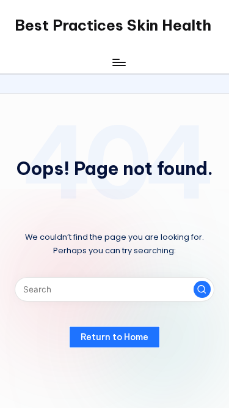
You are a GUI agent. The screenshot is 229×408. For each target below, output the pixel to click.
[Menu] (118, 62)
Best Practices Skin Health (113, 25)
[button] (202, 289)
